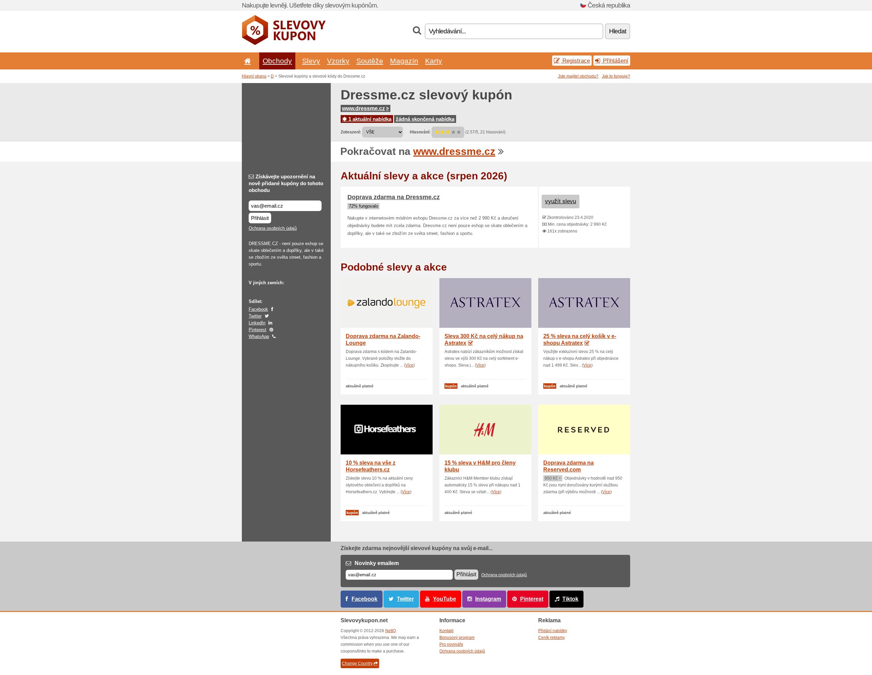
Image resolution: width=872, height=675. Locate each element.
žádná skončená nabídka (425, 119)
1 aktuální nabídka (369, 119)
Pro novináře (451, 644)
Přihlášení (614, 60)
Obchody (277, 61)
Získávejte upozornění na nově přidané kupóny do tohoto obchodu (286, 183)
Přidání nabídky (552, 630)
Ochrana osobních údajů (273, 228)
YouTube (444, 599)
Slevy (311, 61)
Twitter (255, 316)
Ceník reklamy (551, 637)
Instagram (488, 599)
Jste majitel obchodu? (578, 76)
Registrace (575, 60)
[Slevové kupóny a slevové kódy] (284, 43)
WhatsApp (259, 336)
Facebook (258, 309)
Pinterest (257, 329)
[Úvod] (246, 61)
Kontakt (446, 630)
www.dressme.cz (363, 108)
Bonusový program (456, 637)
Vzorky (338, 61)
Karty (433, 61)
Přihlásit (260, 218)
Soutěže (369, 61)
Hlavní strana (254, 76)
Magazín (404, 61)
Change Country (357, 663)
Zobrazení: (351, 132)
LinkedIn (257, 322)
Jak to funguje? (616, 76)
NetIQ (390, 630)
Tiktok (570, 599)
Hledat (617, 31)
